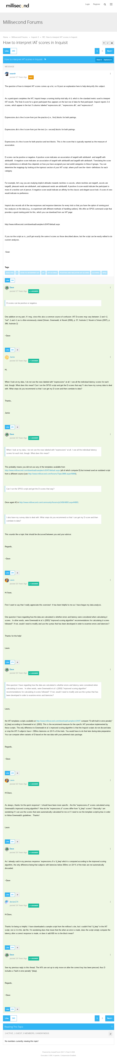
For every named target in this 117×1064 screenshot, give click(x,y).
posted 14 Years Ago (18, 905)
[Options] (110, 74)
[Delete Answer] (17, 350)
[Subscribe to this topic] (112, 43)
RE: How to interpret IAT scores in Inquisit (59, 37)
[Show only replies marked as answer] (108, 43)
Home (5, 37)
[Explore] (111, 4)
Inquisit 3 (35, 37)
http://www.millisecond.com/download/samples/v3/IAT (58, 721)
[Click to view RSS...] (45, 59)
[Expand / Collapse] (112, 1026)
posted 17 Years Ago (18, 77)
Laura (12, 580)
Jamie (12, 357)
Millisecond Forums (20, 37)
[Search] (105, 4)
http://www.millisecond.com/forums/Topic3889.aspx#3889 (52, 474)
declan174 (14, 902)
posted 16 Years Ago (18, 361)
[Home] (17, 6)
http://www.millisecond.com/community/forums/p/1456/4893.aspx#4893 (48, 502)
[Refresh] (110, 1034)
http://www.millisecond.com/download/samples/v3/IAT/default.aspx (32, 470)
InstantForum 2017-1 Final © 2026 (63, 1052)
